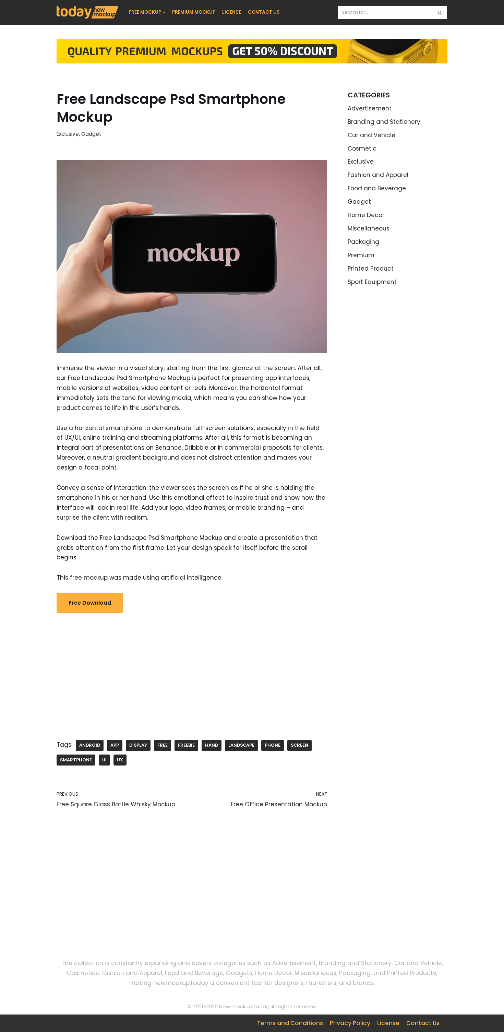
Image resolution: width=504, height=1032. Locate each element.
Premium (361, 255)
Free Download (90, 603)
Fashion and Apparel (378, 175)
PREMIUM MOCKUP (193, 12)
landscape (241, 745)
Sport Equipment (372, 282)
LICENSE (231, 12)
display (138, 745)
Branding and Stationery (384, 122)
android (89, 745)
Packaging (363, 242)
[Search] (439, 12)
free (162, 745)
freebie (186, 745)
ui (104, 760)
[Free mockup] (87, 12)
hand (211, 745)
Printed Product (371, 268)
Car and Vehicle (371, 135)
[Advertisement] (192, 671)
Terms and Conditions (290, 1023)
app (114, 745)
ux (120, 760)
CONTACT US (264, 12)
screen (299, 745)
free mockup (89, 577)
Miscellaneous (368, 228)
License (388, 1023)
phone (272, 745)
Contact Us (423, 1023)
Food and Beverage (377, 188)
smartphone (76, 760)
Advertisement (370, 108)
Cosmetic (362, 148)
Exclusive (68, 134)
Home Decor (366, 215)
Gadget (91, 134)
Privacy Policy (350, 1023)
